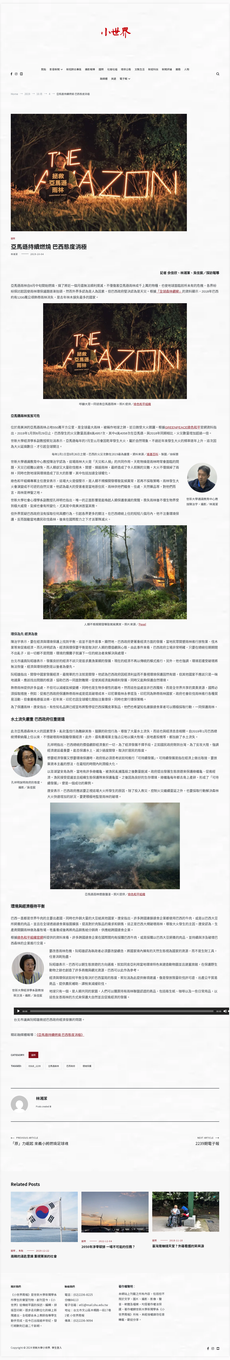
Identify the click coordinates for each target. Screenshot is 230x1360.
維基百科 (152, 454)
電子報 (123, 78)
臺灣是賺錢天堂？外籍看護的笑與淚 (178, 1245)
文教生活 (140, 69)
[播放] (18, 1011)
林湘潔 (14, 254)
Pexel (142, 624)
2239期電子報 (207, 1141)
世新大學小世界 (41, 1347)
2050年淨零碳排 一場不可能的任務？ (108, 1246)
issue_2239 (35, 1065)
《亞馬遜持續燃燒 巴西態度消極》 (60, 1034)
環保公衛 (126, 69)
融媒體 (103, 78)
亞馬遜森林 (53, 1065)
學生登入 (57, 1347)
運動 (178, 69)
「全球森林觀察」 (169, 291)
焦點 (43, 69)
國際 (101, 69)
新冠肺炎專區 (73, 69)
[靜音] (225, 1011)
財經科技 (153, 69)
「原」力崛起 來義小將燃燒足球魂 (39, 1141)
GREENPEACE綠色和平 (182, 427)
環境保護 (87, 1065)
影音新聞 (55, 69)
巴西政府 (70, 1065)
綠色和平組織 (142, 404)
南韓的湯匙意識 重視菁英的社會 (34, 1256)
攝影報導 (90, 69)
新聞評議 (167, 69)
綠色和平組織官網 (30, 937)
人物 (186, 69)
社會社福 (112, 69)
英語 (113, 78)
